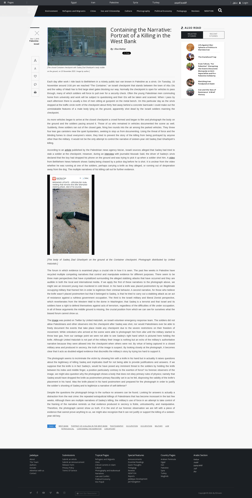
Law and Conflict (102, 476)
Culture (128, 11)
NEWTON (208, 11)
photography (116, 426)
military (159, 426)
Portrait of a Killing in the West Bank (89, 426)
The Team (34, 462)
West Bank (63, 426)
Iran (93, 2)
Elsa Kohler (120, 49)
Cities (93, 11)
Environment (51, 11)
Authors (33, 465)
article (68, 150)
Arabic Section (201, 455)
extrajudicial (67, 429)
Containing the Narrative (89, 429)
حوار (195, 471)
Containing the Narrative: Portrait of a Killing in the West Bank (141, 35)
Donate (33, 468)
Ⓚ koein (218, 493)
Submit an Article (69, 459)
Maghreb (164, 476)
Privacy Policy (68, 468)
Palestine (114, 2)
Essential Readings (136, 462)
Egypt (74, 2)
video (172, 157)
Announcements (135, 459)
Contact (33, 473)
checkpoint (109, 429)
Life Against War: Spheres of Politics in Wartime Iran (207, 47)
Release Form (68, 465)
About (32, 459)
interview (109, 154)
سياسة (196, 459)
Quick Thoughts (134, 465)
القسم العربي (180, 2)
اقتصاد (196, 462)
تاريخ (195, 468)
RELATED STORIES (192, 35)
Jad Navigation (134, 481)
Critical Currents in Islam (105, 465)
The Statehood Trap (207, 57)
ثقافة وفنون (198, 465)
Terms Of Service (69, 470)
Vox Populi (99, 482)
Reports (131, 476)
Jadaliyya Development (137, 479)
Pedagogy (182, 11)
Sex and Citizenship (110, 11)
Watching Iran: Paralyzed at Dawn (206, 82)
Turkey (155, 2)
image (55, 320)
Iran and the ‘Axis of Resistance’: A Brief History (207, 92)
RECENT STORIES (213, 35)
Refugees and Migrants (73, 11)
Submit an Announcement (73, 462)
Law (167, 426)
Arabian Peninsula (168, 459)
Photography (143, 11)
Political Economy (163, 11)
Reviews (195, 11)
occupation (132, 426)
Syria (135, 2)
